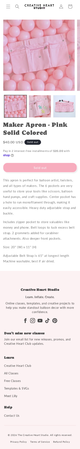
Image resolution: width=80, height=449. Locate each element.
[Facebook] (25, 320)
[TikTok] (47, 320)
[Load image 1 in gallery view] (15, 106)
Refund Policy (61, 441)
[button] (8, 6)
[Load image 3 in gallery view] (64, 106)
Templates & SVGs (16, 388)
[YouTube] (40, 320)
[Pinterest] (54, 320)
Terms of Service (40, 441)
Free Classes (12, 381)
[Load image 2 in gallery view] (40, 106)
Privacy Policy (18, 441)
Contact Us (11, 415)
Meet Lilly (10, 396)
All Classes (11, 373)
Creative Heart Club (17, 365)
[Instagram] (32, 320)
